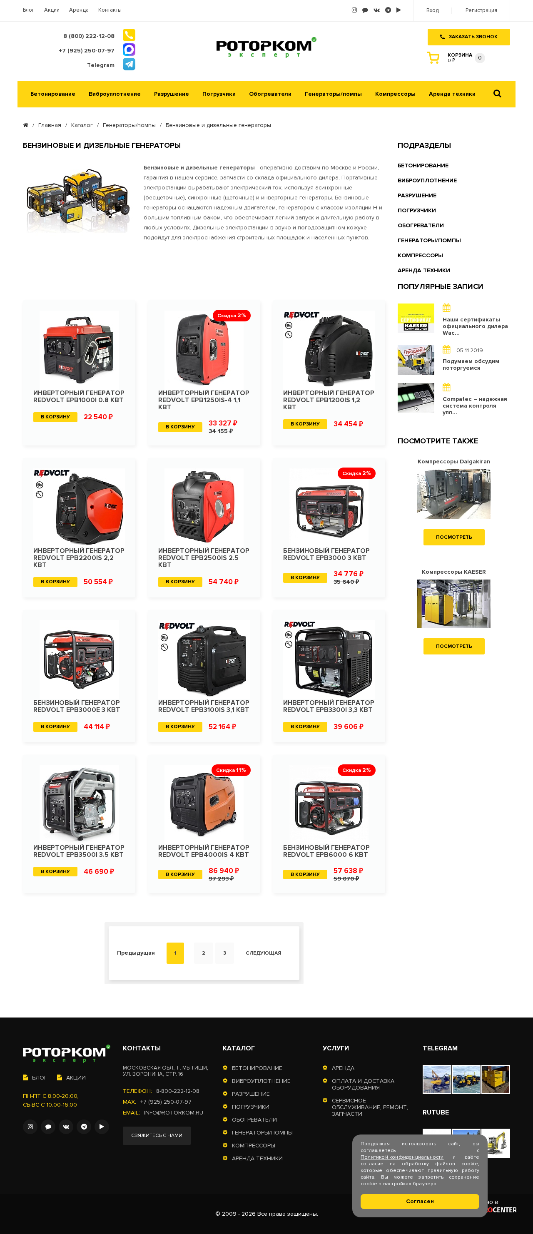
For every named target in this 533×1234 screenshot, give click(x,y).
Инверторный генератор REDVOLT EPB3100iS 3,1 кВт (203, 706)
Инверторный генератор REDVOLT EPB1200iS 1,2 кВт (328, 400)
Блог (29, 10)
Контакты (110, 10)
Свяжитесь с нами (156, 1135)
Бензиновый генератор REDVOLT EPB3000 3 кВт (326, 554)
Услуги (336, 1048)
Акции (52, 10)
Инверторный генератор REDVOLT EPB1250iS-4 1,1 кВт (203, 400)
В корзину (55, 417)
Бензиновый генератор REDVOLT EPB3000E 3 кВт (76, 706)
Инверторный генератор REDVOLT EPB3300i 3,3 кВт (328, 706)
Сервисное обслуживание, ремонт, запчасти (370, 1107)
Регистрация (481, 10)
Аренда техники (452, 94)
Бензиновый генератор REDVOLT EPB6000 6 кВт (326, 851)
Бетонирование (52, 94)
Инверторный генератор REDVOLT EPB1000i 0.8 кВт (79, 397)
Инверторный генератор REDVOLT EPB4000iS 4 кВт (203, 851)
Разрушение (171, 94)
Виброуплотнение (115, 94)
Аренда (79, 10)
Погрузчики (219, 94)
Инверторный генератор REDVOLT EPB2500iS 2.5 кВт (203, 558)
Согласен (420, 1201)
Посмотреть (454, 537)
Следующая (263, 953)
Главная (49, 125)
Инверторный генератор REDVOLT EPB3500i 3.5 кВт (79, 851)
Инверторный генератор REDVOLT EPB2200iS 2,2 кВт (79, 558)
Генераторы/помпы (333, 94)
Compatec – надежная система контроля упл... (475, 406)
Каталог (82, 125)
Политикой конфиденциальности (402, 1157)
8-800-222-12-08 (177, 1091)
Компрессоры (395, 94)
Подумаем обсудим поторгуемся (471, 364)
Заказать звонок (473, 37)
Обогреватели (270, 94)
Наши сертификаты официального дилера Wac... (475, 326)
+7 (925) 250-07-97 (166, 1102)
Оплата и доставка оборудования (363, 1084)
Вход (432, 10)
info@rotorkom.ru (173, 1113)
